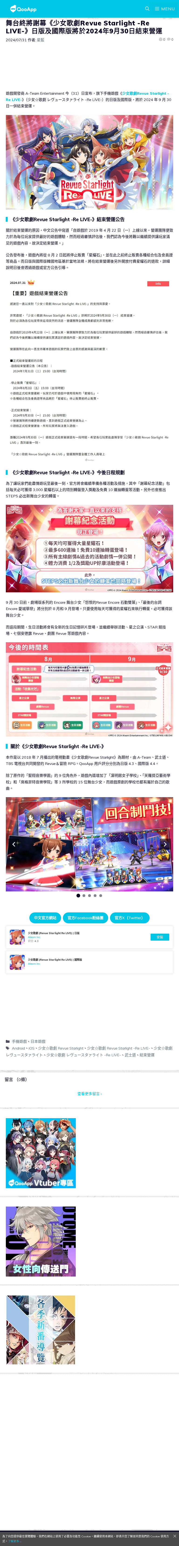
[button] (13, 844)
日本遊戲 (38, 1041)
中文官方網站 (45, 917)
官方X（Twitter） (130, 917)
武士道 (130, 1055)
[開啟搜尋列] (147, 9)
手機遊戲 (19, 1041)
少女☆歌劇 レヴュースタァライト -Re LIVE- (84, 1055)
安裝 (160, 937)
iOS (31, 1048)
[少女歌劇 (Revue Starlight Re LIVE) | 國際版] (89, 962)
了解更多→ (15, 1541)
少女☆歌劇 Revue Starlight (60, 1048)
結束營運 (147, 1055)
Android (18, 1048)
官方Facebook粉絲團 (85, 917)
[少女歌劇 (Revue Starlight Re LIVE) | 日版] (89, 937)
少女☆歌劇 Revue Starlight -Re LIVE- (118, 1048)
